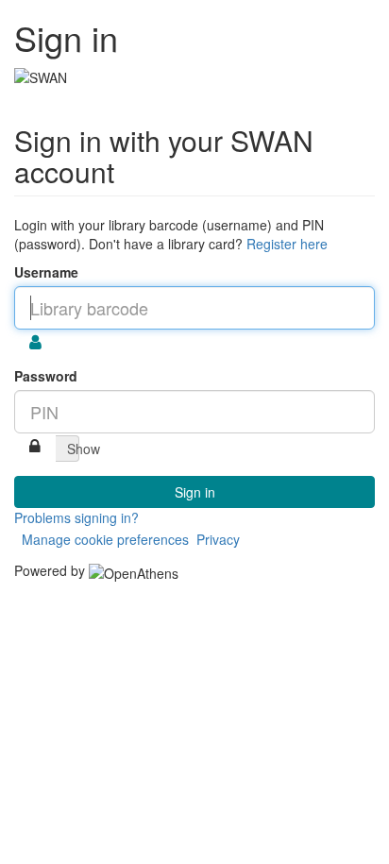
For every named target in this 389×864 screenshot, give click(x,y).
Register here (287, 243)
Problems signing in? (76, 517)
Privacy (218, 539)
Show (73, 448)
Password (45, 375)
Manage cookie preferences (105, 539)
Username (46, 272)
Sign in (195, 492)
